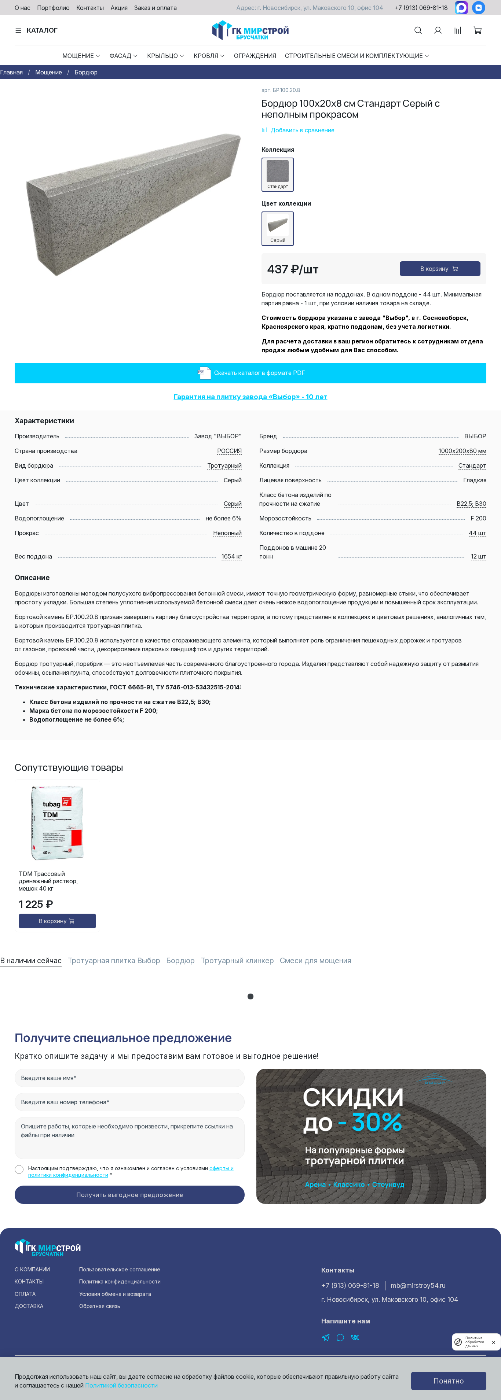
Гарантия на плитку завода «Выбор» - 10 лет (251, 397)
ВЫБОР (475, 436)
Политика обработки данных (474, 1342)
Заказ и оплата (155, 7)
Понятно (449, 1381)
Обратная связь (99, 1306)
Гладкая (474, 480)
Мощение (78, 55)
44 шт (477, 533)
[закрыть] (493, 1341)
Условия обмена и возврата (115, 1294)
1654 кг (232, 556)
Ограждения (255, 55)
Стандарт (472, 465)
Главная (11, 72)
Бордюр (86, 72)
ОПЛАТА (25, 1294)
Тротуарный (224, 465)
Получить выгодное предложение (129, 1194)
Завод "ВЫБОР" (218, 436)
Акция (119, 7)
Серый (233, 480)
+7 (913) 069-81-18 (421, 7)
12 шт (478, 556)
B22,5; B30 (471, 503)
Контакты (90, 7)
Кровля (206, 55)
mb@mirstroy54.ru (418, 1285)
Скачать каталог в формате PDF (259, 372)
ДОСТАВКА (29, 1306)
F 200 (478, 518)
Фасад (120, 55)
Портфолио (53, 7)
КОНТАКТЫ (29, 1281)
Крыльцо (162, 55)
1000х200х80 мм (462, 450)
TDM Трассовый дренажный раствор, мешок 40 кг (48, 881)
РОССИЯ (229, 450)
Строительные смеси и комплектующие (354, 55)
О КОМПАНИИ (32, 1269)
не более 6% (224, 518)
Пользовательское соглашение (119, 1269)
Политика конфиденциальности (120, 1281)
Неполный (227, 533)
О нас (22, 7)
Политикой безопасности (121, 1385)
